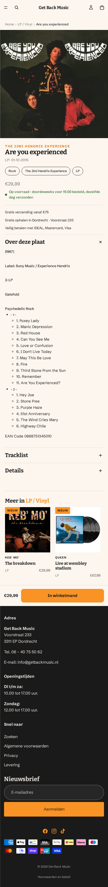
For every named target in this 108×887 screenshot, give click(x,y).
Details (14, 470)
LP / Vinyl (25, 24)
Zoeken (11, 736)
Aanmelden (54, 809)
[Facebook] (45, 831)
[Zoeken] (16, 7)
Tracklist (16, 455)
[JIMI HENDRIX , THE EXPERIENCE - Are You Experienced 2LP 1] (54, 84)
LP (78, 171)
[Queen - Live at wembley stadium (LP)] (77, 529)
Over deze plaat (25, 241)
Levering (12, 764)
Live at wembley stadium (71, 566)
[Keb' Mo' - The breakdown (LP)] (27, 529)
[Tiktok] (63, 831)
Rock (12, 171)
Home (9, 24)
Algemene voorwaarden (26, 745)
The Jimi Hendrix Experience (37, 146)
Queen (61, 557)
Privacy (11, 755)
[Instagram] (54, 831)
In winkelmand (62, 595)
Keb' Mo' (12, 557)
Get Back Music (59, 866)
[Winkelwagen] (101, 7)
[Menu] (6, 7)
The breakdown (20, 563)
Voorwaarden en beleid (54, 877)
